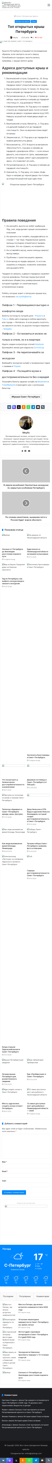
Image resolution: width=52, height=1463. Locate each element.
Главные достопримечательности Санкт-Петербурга (38, 873)
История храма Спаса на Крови (36, 1416)
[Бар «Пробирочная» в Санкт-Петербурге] (38, 1065)
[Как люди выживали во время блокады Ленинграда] (13, 834)
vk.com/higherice (23, 296)
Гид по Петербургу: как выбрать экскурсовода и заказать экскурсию (13, 581)
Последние (8, 1296)
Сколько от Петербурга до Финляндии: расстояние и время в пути (33, 1375)
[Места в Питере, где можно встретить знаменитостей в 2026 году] (10, 1309)
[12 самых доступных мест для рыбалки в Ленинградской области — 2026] (38, 1094)
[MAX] (14, 407)
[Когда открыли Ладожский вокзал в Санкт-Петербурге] (13, 949)
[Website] (22, 450)
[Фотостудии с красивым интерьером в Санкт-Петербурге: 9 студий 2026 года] (10, 1340)
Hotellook (39, 344)
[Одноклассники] (23, 407)
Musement (42, 381)
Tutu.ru (5, 319)
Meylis (15, 37)
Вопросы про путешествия (26, 1203)
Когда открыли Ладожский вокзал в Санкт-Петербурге (11, 1049)
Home (18, 16)
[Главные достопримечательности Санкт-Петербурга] (38, 861)
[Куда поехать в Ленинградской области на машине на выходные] (38, 540)
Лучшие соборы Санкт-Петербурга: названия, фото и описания (37, 845)
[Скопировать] (43, 407)
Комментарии (42, 1296)
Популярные (25, 1296)
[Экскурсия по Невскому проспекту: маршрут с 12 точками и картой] (10, 1360)
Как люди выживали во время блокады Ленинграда (12, 845)
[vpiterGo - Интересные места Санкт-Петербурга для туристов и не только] (12, 5)
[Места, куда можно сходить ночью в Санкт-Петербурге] (13, 1094)
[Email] (38, 407)
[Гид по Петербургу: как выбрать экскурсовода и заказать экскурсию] (13, 569)
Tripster (17, 366)
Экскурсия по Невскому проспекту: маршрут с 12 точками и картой (33, 1354)
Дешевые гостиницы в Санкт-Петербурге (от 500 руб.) (37, 782)
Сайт (4, 1181)
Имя (4, 1162)
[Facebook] (26, 450)
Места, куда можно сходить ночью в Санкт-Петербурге (12, 1105)
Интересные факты (30, 16)
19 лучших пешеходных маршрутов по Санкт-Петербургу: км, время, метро (33, 1322)
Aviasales (7, 329)
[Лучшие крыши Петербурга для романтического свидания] (13, 1065)
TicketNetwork (8, 385)
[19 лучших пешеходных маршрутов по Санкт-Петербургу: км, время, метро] (10, 1323)
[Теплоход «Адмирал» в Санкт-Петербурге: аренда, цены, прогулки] (13, 800)
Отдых (34, 21)
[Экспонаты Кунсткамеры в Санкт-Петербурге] (38, 658)
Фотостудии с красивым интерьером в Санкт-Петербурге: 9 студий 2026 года (33, 1334)
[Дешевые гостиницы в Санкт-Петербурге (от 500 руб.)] (38, 770)
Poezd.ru (39, 316)
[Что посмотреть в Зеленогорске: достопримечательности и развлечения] (13, 770)
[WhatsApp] (28, 407)
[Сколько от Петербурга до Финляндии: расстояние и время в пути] (13, 540)
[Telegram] (33, 407)
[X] (19, 407)
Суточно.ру (38, 347)
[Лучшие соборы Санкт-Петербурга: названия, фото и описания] (38, 834)
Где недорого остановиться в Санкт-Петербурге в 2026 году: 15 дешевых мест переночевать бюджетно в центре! (25, 1402)
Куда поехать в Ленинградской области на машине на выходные (37, 551)
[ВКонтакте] (9, 407)
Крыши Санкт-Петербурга (26, 396)
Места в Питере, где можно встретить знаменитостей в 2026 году (33, 1307)
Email (5, 1171)
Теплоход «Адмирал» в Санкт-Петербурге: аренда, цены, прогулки (12, 811)
